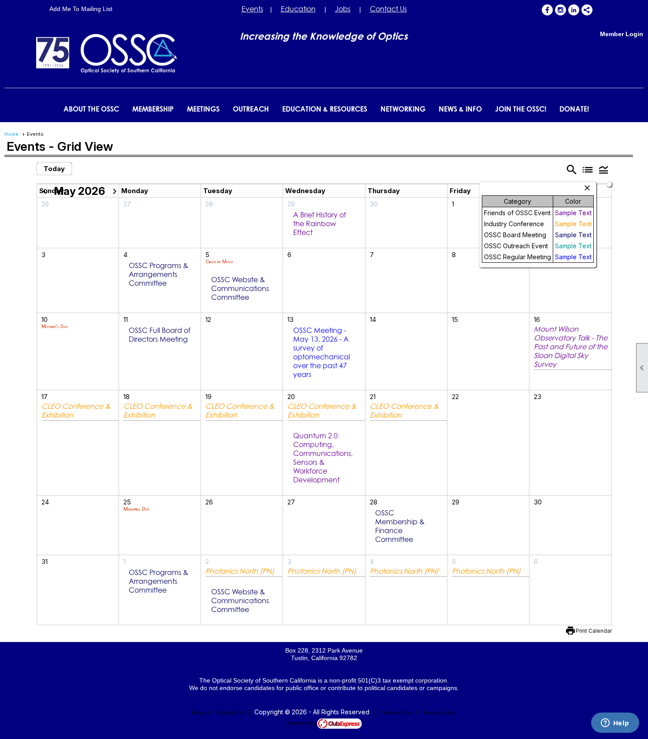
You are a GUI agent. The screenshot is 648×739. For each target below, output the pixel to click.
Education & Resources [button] (324, 109)
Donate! (574, 109)
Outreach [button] (251, 109)
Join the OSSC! (520, 109)
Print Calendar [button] (594, 630)
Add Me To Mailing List (80, 8)
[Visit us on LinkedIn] (573, 9)
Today (54, 168)
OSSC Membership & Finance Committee (400, 526)
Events (252, 8)
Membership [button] (153, 109)
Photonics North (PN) (239, 571)
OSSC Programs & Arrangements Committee (158, 274)
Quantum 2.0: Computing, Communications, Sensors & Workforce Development (323, 457)
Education (298, 8)
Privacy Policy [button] (439, 712)
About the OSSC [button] (91, 109)
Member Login (621, 33)
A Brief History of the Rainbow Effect (319, 223)
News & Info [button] (460, 109)
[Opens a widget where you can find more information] (615, 724)
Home (11, 134)
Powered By (302, 723)
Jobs (342, 8)
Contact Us (388, 8)
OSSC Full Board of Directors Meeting (159, 334)
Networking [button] (402, 109)
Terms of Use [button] (396, 712)
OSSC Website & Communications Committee (240, 288)
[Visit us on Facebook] (547, 9)
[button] (603, 169)
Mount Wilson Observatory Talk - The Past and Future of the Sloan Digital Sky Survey (570, 347)
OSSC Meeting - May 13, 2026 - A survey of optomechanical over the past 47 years (321, 352)
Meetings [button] (203, 109)
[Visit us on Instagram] (560, 9)
